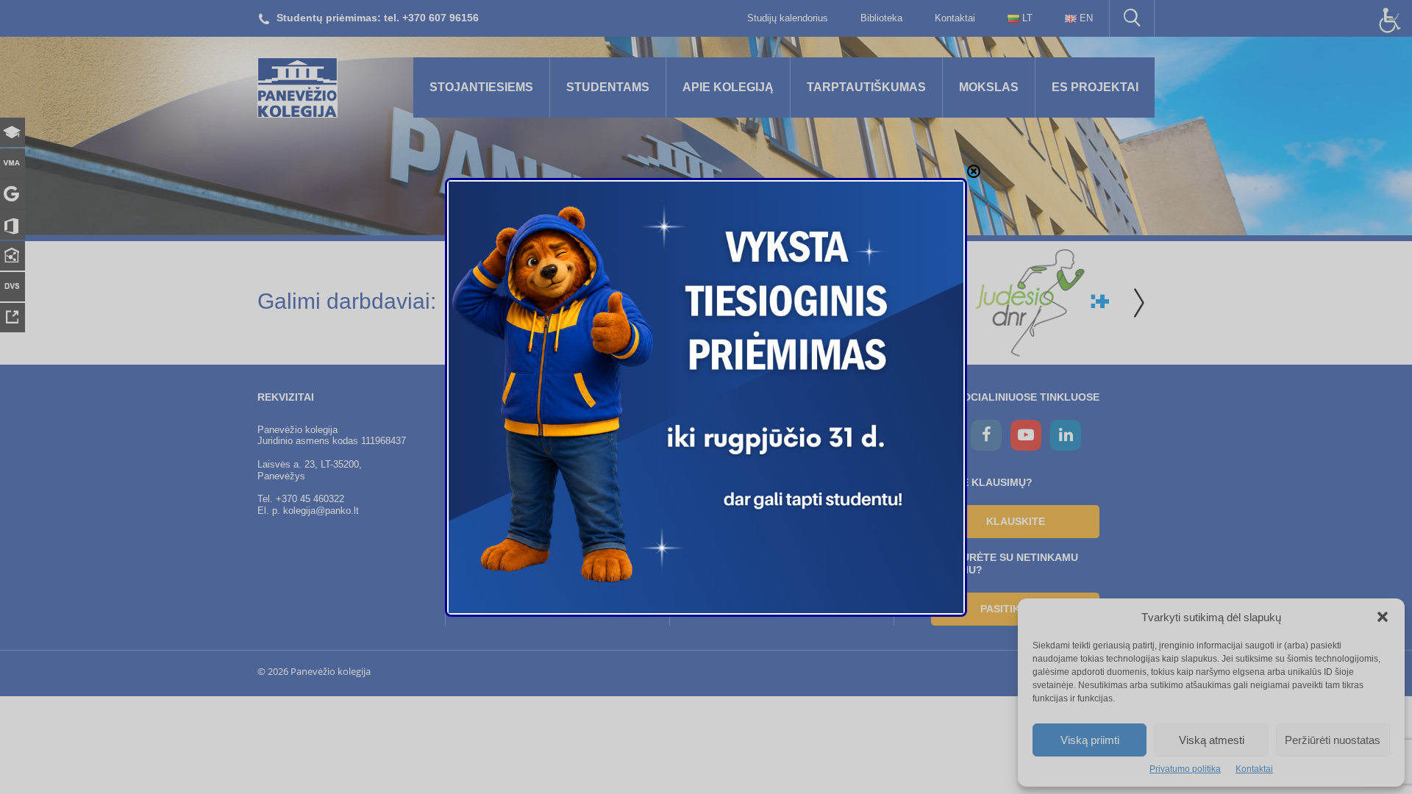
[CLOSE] (973, 171)
